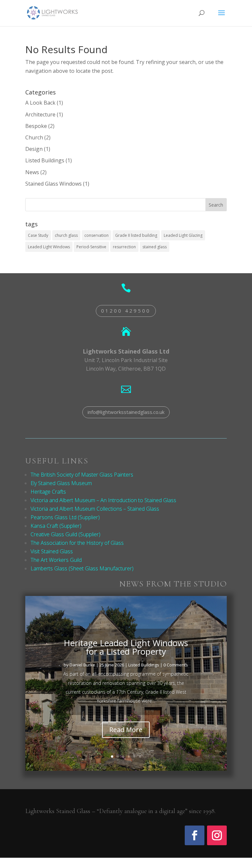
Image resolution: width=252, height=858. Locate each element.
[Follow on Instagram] (217, 835)
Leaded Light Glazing (183, 235)
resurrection (124, 247)
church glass (66, 235)
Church (34, 137)
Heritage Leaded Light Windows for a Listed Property (126, 647)
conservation (96, 235)
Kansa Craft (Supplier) (56, 525)
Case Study (38, 235)
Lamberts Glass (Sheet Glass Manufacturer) (82, 568)
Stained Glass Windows (53, 183)
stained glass (154, 247)
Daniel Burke (82, 665)
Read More (125, 729)
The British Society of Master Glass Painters (82, 474)
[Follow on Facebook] (194, 835)
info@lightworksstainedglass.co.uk (126, 412)
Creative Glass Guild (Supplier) (65, 534)
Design (34, 149)
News (32, 172)
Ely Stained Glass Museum (61, 483)
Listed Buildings (44, 160)
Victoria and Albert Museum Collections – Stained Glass (95, 508)
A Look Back (40, 102)
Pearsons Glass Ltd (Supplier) (65, 517)
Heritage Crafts (48, 491)
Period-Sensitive (91, 247)
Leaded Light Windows (49, 247)
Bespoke (36, 126)
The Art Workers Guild (56, 559)
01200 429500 (126, 310)
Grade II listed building (136, 235)
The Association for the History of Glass (77, 542)
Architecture (40, 114)
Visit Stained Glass (52, 551)
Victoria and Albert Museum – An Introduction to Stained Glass (103, 500)
